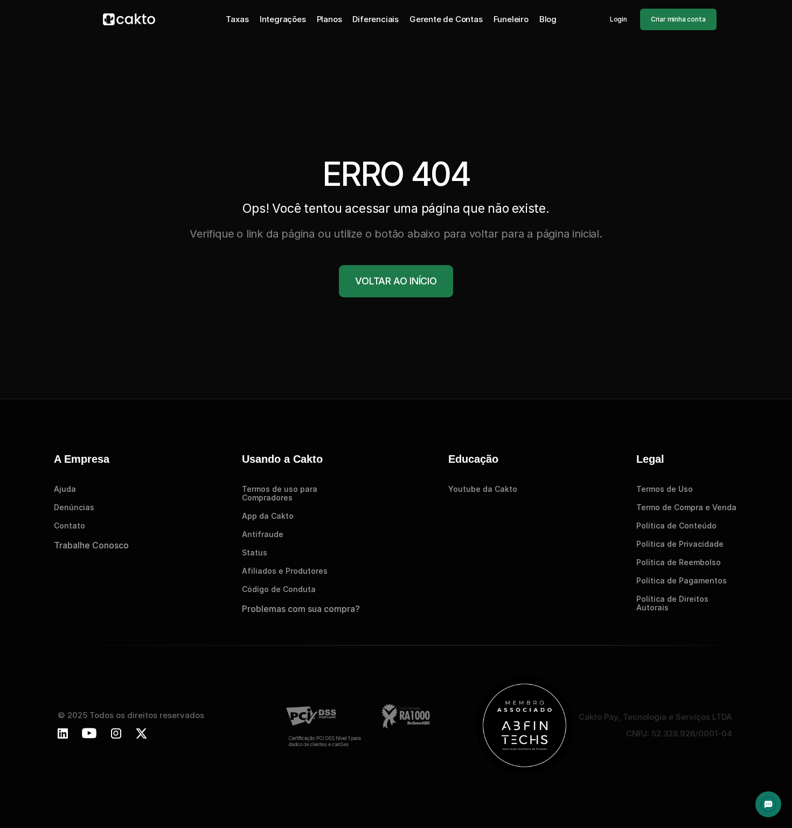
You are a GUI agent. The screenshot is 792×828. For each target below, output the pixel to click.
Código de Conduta (279, 589)
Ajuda (65, 488)
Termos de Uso (664, 488)
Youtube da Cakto (482, 488)
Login (618, 19)
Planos (329, 19)
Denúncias (74, 507)
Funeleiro (511, 19)
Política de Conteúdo (676, 525)
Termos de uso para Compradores (280, 493)
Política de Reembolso (678, 562)
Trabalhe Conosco (91, 545)
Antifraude (262, 534)
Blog (548, 19)
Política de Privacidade (680, 543)
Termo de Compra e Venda (686, 507)
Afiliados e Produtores (285, 570)
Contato (69, 525)
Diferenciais (375, 19)
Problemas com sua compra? (301, 608)
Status (254, 552)
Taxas (237, 19)
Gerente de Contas (446, 19)
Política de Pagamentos (681, 580)
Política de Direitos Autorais (673, 603)
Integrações (283, 19)
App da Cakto (268, 515)
